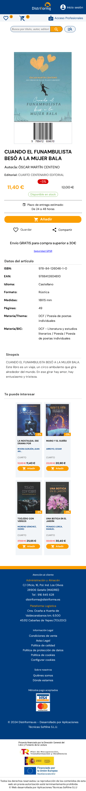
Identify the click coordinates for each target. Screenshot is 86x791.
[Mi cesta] (22, 18)
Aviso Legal (43, 640)
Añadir (45, 219)
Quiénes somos (43, 675)
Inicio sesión (75, 7)
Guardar (25, 230)
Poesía (58, 334)
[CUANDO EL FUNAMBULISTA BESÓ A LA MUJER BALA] (43, 87)
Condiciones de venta (43, 636)
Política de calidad (43, 645)
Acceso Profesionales (69, 18)
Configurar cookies (43, 660)
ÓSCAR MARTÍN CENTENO (39, 167)
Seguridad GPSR (43, 251)
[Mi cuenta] (51, 18)
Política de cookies (43, 655)
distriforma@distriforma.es (43, 599)
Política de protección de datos (43, 650)
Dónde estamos (43, 680)
